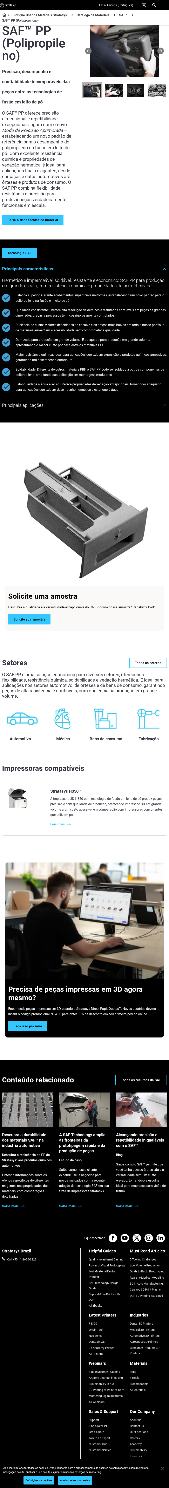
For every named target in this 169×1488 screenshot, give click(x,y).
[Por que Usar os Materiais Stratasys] (72, 15)
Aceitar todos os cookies (75, 1480)
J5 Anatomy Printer (101, 1348)
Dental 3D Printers (141, 1323)
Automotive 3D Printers (145, 1335)
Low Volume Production (145, 1265)
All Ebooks (95, 1305)
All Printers (96, 1353)
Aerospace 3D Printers (144, 1341)
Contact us (137, 1426)
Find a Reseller (98, 1426)
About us (135, 1420)
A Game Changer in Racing (106, 1377)
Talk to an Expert (99, 1438)
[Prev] (88, 50)
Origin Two (96, 1329)
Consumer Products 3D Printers (145, 1350)
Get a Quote (96, 1432)
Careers (135, 1438)
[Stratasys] (8, 5)
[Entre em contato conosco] (144, 5)
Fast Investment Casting (104, 1371)
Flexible (134, 1377)
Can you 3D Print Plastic (145, 1289)
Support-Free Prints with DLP (104, 1297)
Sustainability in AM (101, 1384)
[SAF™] (132, 15)
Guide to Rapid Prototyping (147, 1271)
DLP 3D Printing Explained (146, 1295)
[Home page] (3, 15)
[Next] (160, 50)
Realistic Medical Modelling (147, 1277)
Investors (136, 1456)
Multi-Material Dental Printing (102, 1274)
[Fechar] (162, 1468)
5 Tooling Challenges (143, 1259)
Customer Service (100, 1450)
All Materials (138, 1390)
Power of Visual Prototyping (107, 1265)
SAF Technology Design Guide (104, 1285)
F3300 (93, 1323)
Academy (136, 1444)
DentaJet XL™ (98, 1341)
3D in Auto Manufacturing (146, 1283)
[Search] (154, 5)
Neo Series (95, 1335)
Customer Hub (98, 1444)
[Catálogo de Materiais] (114, 15)
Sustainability (138, 1450)
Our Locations (139, 1432)
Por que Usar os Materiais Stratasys (40, 15)
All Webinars (96, 1402)
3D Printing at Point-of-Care (106, 1390)
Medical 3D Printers (142, 1329)
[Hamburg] (164, 5)
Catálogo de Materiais (93, 15)
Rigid (133, 1371)
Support (94, 1420)
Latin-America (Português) (116, 5)
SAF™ (123, 15)
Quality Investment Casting (106, 1259)
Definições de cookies (39, 1480)
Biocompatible (139, 1384)
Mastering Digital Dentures (106, 1396)
